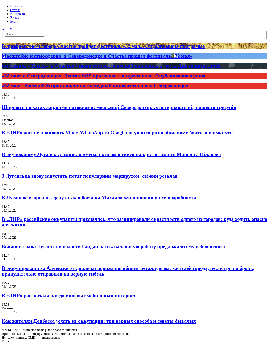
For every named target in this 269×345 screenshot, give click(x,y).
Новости (16, 6)
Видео (14, 17)
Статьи (15, 10)
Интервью (17, 14)
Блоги (14, 21)
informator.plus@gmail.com (30, 341)
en (11, 28)
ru (3, 28)
